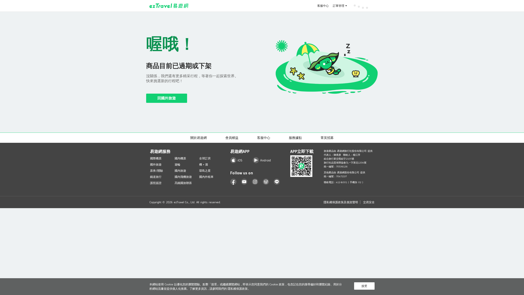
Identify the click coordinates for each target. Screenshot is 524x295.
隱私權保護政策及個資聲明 (341, 202)
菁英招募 (327, 138)
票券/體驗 (156, 170)
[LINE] (277, 182)
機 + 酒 (203, 164)
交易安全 (369, 202)
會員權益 (231, 138)
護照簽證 (155, 183)
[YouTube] (244, 182)
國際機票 (155, 158)
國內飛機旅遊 (183, 177)
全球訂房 (205, 158)
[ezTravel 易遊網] (169, 5)
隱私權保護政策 (238, 288)
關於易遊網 (198, 138)
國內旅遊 (180, 170)
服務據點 (295, 138)
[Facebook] (233, 182)
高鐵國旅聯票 (183, 183)
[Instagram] (255, 182)
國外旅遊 (155, 164)
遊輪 (177, 164)
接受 (364, 286)
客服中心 (323, 6)
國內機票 (180, 158)
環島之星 (205, 170)
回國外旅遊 (166, 98)
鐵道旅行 (155, 177)
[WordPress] (266, 182)
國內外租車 (206, 177)
